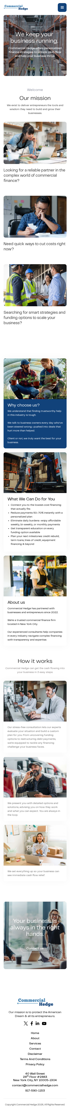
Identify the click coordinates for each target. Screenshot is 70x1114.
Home (35, 1033)
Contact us (35, 948)
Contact (35, 1048)
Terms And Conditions (35, 1059)
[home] (16, 7)
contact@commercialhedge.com (35, 1085)
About (35, 1038)
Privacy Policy (35, 1064)
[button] (62, 7)
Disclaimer (35, 1054)
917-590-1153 (35, 1090)
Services (35, 1043)
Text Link (35, 1108)
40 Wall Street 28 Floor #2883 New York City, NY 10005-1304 (35, 1077)
